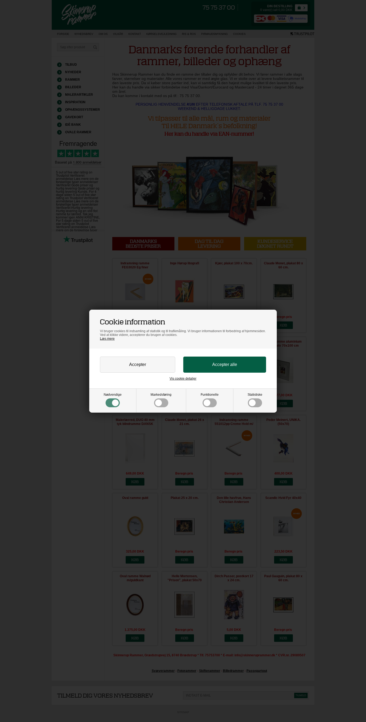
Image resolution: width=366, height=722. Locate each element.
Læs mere (107, 338)
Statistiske (255, 395)
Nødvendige (113, 395)
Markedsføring (161, 395)
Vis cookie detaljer (183, 378)
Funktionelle (210, 395)
